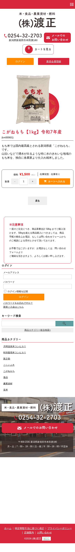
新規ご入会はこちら (13, 307)
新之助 (6, 358)
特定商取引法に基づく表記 (29, 528)
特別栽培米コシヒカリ (14, 352)
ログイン (20, 61)
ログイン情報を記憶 (17, 291)
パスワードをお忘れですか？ (18, 303)
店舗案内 (29, 532)
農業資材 (7, 383)
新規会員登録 (53, 61)
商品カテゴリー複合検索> (37, 330)
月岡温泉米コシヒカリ (14, 346)
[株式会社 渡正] (37, 26)
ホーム (8, 528)
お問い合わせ (44, 532)
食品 (5, 377)
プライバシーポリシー (59, 528)
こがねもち (9, 371)
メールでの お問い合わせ (60, 37)
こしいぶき (9, 365)
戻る (37, 200)
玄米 (5, 389)
